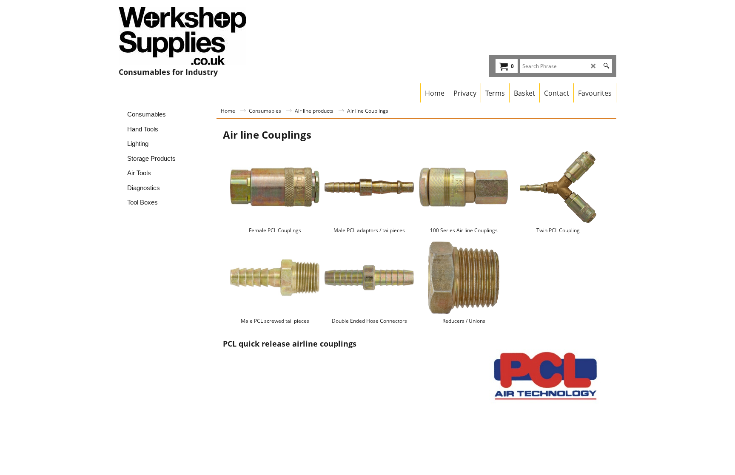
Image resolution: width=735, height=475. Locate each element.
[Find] (606, 66)
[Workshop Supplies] (193, 36)
